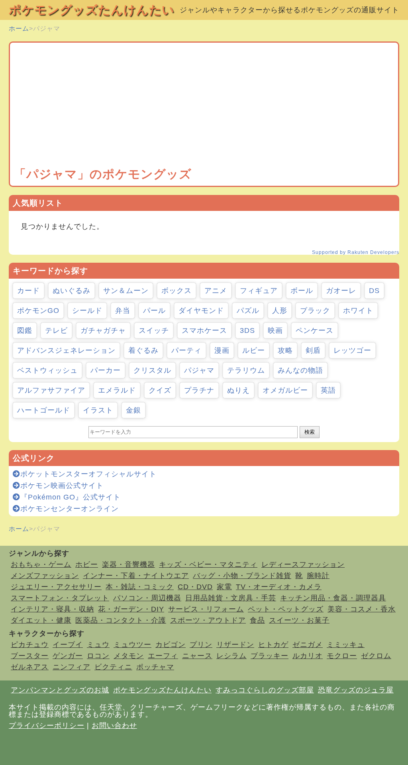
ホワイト (358, 311)
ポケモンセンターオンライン (69, 509)
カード (28, 291)
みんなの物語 (300, 370)
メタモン (129, 656)
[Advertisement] (204, 106)
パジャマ (199, 370)
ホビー (86, 564)
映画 (275, 330)
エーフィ (163, 656)
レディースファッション (303, 564)
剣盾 (313, 350)
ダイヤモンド (201, 311)
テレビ (56, 330)
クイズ (160, 390)
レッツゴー (352, 350)
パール (154, 311)
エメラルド (117, 390)
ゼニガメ (307, 645)
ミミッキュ (346, 645)
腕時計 (318, 576)
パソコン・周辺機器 (147, 598)
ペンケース (314, 330)
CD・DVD (195, 587)
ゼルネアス (30, 667)
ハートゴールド (43, 410)
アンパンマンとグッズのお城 (60, 690)
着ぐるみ (143, 350)
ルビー (253, 350)
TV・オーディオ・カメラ (279, 587)
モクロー (342, 656)
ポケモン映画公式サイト (62, 486)
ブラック (315, 311)
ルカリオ (307, 656)
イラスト (98, 410)
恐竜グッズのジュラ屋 (356, 690)
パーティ (186, 350)
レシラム (231, 656)
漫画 (222, 350)
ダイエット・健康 (41, 620)
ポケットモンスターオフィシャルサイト (88, 474)
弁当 (122, 311)
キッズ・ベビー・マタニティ (208, 564)
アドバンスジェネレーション (66, 350)
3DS (247, 330)
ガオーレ (341, 291)
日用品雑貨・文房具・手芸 (230, 598)
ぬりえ (238, 390)
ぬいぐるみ (71, 291)
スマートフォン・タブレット (60, 598)
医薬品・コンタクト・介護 (120, 620)
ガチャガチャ (103, 330)
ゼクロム (376, 656)
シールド (87, 311)
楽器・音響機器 (128, 564)
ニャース (197, 656)
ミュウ (98, 645)
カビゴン (170, 645)
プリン (201, 645)
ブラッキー (269, 656)
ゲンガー (68, 656)
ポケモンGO (38, 311)
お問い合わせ (114, 726)
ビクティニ (113, 667)
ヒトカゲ (273, 645)
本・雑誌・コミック (140, 587)
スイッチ (154, 330)
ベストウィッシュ (47, 370)
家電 (224, 587)
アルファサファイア (51, 390)
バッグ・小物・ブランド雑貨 (242, 576)
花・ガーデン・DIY (131, 609)
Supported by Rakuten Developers (355, 252)
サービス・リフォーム (206, 609)
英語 (328, 390)
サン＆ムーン (126, 291)
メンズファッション (45, 576)
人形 (279, 311)
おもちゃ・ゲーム (41, 564)
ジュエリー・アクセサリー (56, 587)
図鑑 (24, 330)
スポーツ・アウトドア (208, 620)
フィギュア (259, 291)
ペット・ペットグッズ (286, 609)
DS (374, 291)
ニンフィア (71, 667)
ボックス (176, 291)
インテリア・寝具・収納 (52, 609)
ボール (301, 291)
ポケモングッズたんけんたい (92, 9)
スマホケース (204, 330)
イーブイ (68, 645)
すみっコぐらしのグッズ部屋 (265, 690)
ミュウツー (132, 645)
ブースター (30, 656)
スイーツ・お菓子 (299, 620)
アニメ (215, 291)
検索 (309, 432)
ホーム (19, 28)
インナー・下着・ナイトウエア (136, 576)
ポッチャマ (155, 667)
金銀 (133, 410)
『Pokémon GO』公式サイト (70, 497)
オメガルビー (285, 390)
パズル (248, 311)
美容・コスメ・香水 (362, 609)
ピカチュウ (30, 645)
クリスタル (152, 370)
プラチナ (199, 390)
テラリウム (246, 370)
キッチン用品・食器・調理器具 (333, 598)
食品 (257, 620)
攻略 (285, 350)
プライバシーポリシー (46, 726)
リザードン (235, 645)
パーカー (105, 370)
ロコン (98, 656)
